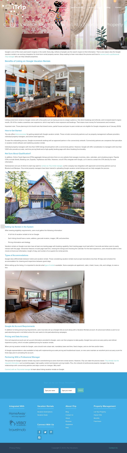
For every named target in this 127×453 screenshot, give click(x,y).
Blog (108, 8)
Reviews (68, 421)
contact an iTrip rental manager (52, 166)
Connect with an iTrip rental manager (18, 369)
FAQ (67, 428)
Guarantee (69, 425)
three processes (20, 134)
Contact (118, 8)
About (68, 418)
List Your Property (95, 8)
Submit (80, 390)
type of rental (49, 265)
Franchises (97, 421)
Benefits (96, 418)
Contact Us (69, 415)
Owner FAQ (98, 415)
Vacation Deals (77, 8)
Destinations (61, 8)
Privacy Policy (14, 448)
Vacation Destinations (44, 412)
